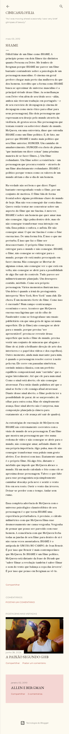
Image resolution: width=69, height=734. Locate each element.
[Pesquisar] (61, 5)
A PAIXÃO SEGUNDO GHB (27, 657)
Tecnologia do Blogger (37, 723)
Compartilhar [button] (13, 584)
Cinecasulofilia (20, 13)
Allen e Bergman (27, 687)
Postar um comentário (20, 602)
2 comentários (35, 694)
